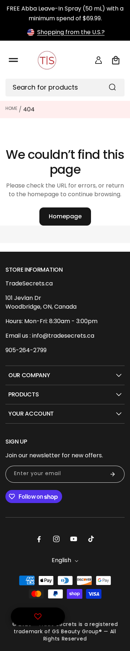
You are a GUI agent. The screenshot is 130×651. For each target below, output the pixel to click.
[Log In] (99, 60)
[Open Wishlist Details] (38, 616)
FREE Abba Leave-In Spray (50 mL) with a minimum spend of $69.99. (65, 13)
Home (11, 108)
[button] (13, 60)
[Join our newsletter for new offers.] (113, 474)
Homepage (65, 216)
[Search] (112, 87)
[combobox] (65, 87)
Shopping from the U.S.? (71, 32)
